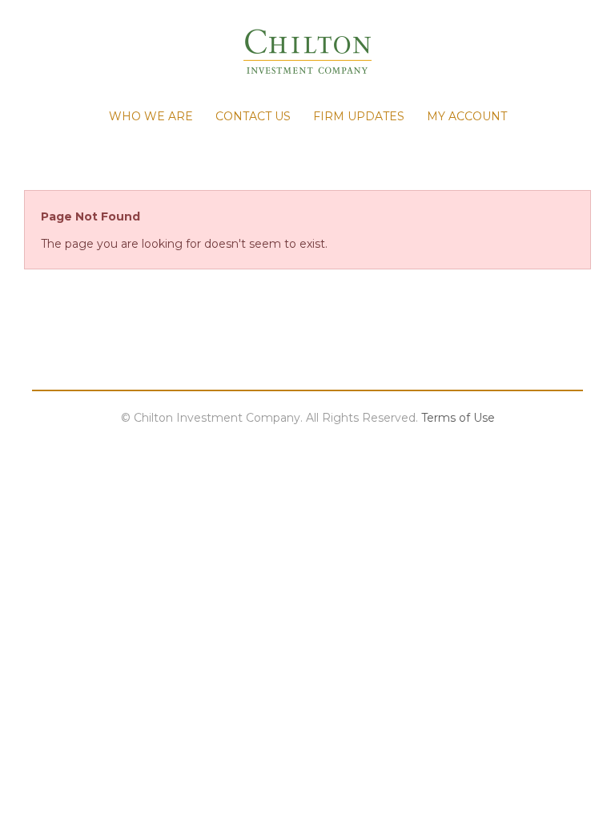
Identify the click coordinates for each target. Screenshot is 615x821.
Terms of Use (458, 417)
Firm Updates (358, 116)
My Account (467, 116)
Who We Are (151, 116)
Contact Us (253, 116)
